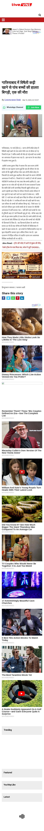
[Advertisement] (22, 56)
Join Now (34, 107)
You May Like (9, 784)
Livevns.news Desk (13, 100)
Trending (8, 730)
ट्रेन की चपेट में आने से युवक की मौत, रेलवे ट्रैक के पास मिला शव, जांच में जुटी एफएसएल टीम (21, 247)
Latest (7, 797)
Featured (8, 772)
